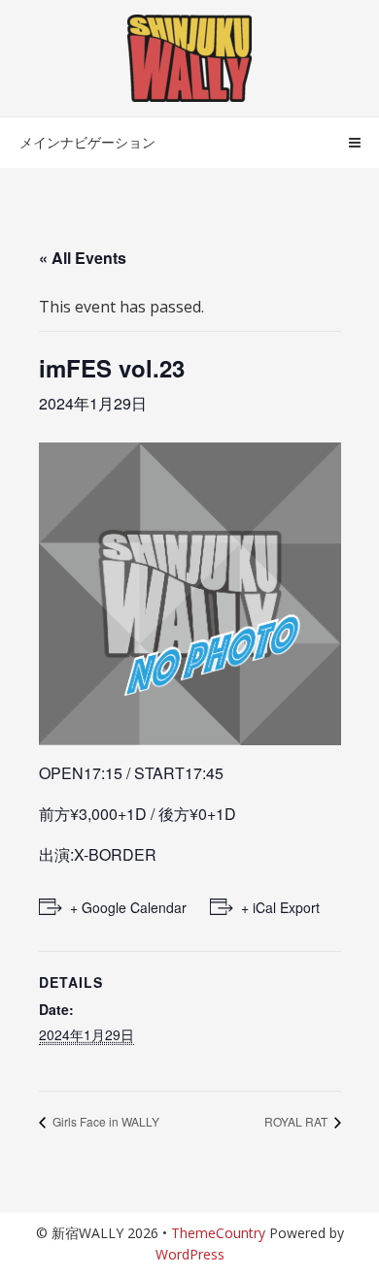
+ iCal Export (280, 907)
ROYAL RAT (297, 1121)
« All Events (82, 257)
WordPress (189, 1254)
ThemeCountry (218, 1233)
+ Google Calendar (128, 907)
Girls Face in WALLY (104, 1121)
